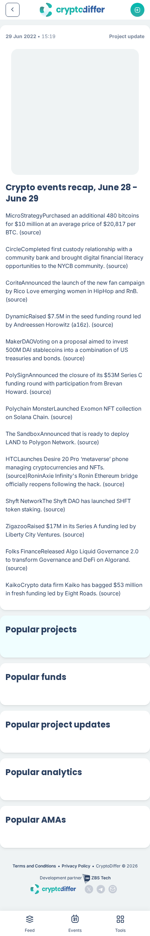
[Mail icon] (113, 889)
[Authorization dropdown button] (137, 10)
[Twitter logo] (89, 889)
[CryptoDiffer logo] (72, 10)
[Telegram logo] (101, 889)
